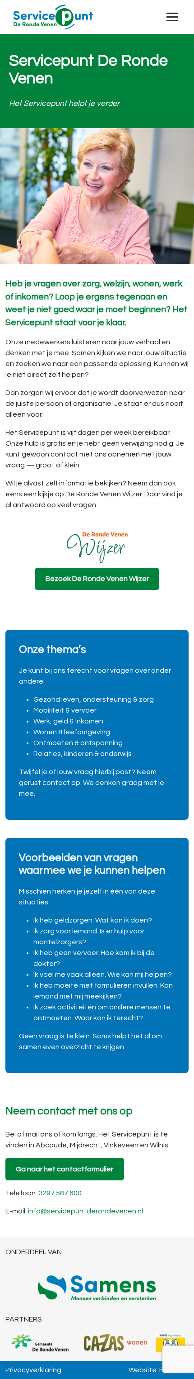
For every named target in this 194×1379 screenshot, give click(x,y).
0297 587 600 (60, 1193)
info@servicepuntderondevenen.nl (85, 1211)
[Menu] (172, 17)
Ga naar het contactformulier (64, 1169)
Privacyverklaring (33, 1370)
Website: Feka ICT (159, 1370)
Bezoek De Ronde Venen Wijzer (97, 578)
